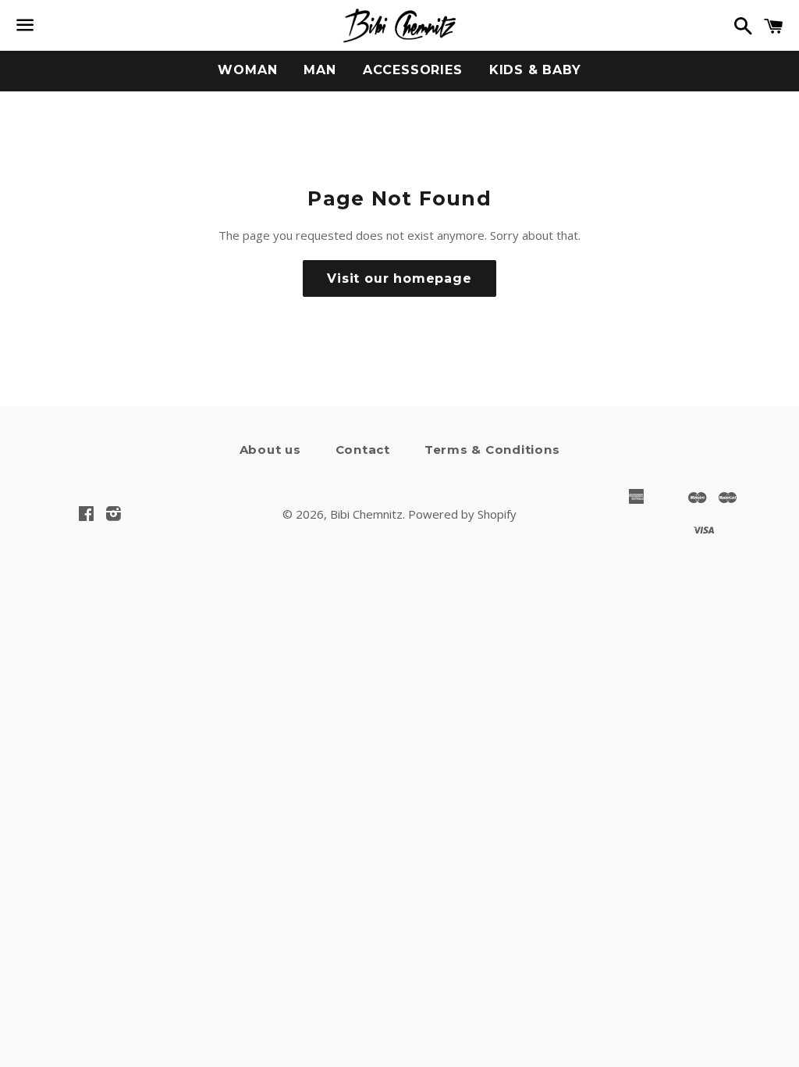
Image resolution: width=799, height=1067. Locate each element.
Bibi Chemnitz (366, 514)
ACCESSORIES (413, 69)
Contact (363, 449)
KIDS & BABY (535, 69)
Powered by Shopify (462, 514)
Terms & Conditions (492, 449)
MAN (320, 69)
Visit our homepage (399, 278)
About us (270, 449)
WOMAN (247, 69)
